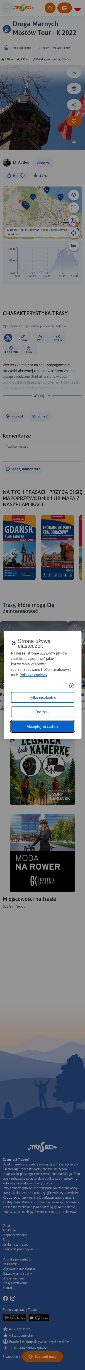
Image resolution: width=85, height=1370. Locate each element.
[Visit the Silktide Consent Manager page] (71, 685)
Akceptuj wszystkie (42, 726)
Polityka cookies (33, 675)
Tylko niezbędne (42, 697)
